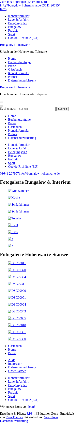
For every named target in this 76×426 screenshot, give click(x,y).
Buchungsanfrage (19, 62)
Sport (11, 34)
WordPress (51, 417)
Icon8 (31, 406)
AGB (11, 360)
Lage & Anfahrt (18, 19)
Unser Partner (17, 371)
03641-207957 (51, 5)
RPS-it (31, 413)
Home (12, 58)
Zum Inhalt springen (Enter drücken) (23, 1)
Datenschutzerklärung (22, 80)
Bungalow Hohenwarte (15, 44)
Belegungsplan (17, 23)
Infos (3, 9)
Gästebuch (15, 69)
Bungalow (14, 27)
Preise (12, 66)
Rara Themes (14, 417)
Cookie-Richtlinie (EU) (23, 38)
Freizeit (13, 30)
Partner (12, 76)
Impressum (15, 363)
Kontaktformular (18, 16)
